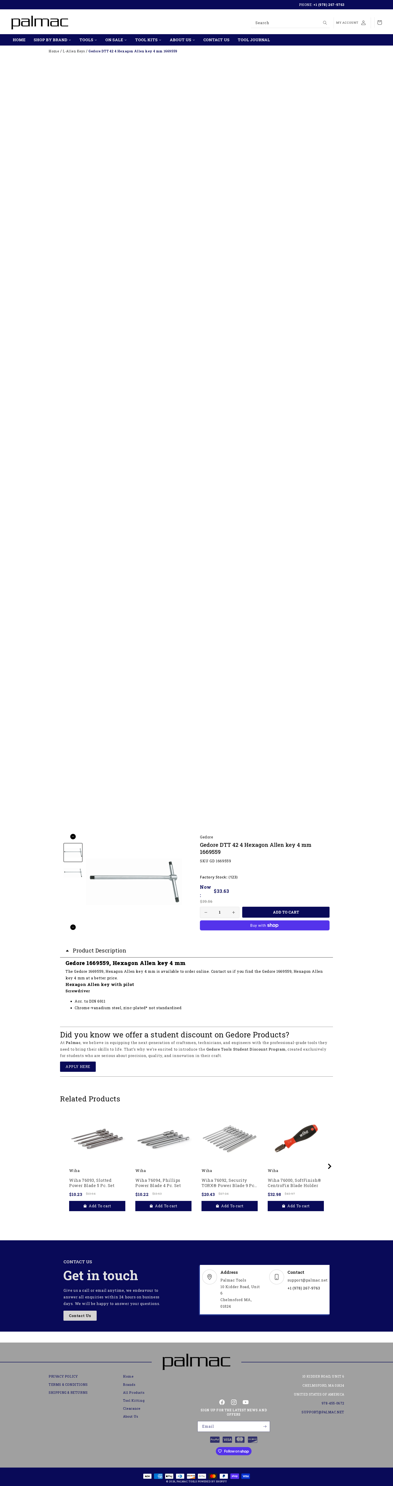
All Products (133, 1392)
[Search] (325, 23)
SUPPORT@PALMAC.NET (323, 1412)
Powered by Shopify (212, 1481)
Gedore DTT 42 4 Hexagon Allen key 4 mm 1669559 (132, 51)
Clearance (131, 1408)
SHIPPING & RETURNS (68, 1392)
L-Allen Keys (74, 51)
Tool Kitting (133, 1400)
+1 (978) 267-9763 (328, 5)
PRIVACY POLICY (63, 1376)
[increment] (233, 912)
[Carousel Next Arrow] (73, 927)
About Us (130, 1416)
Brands (129, 1384)
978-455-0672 (333, 1403)
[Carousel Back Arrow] (73, 836)
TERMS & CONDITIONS (68, 1384)
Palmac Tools (187, 1481)
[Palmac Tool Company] (196, 1362)
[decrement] (206, 912)
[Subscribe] (265, 1426)
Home (54, 51)
